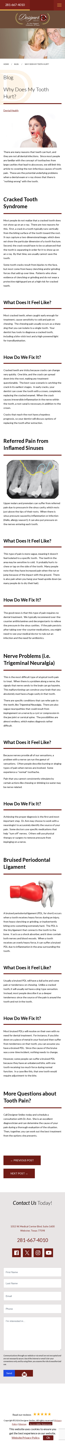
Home (6, 64)
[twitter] (27, 1252)
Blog (16, 64)
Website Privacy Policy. (26, 1437)
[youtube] (48, 1252)
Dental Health (11, 110)
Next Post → (19, 1173)
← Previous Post (22, 1160)
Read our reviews (22, 1414)
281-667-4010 (15, 5)
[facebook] (16, 1252)
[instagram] (38, 1252)
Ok (48, 1437)
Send (9, 1373)
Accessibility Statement (40, 1424)
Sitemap (22, 1424)
